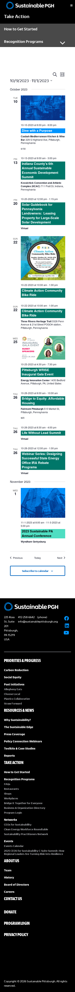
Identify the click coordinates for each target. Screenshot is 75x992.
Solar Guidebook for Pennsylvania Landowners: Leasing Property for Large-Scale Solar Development (40, 213)
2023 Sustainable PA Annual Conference (37, 533)
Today (37, 557)
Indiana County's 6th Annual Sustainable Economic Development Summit (40, 170)
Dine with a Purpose (37, 130)
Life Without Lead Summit (41, 432)
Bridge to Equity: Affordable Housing (43, 400)
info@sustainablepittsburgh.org (38, 621)
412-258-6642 (26, 617)
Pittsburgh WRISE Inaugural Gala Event (37, 372)
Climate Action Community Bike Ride (42, 292)
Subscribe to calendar (35, 571)
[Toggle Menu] (68, 5)
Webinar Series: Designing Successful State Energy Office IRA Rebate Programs (42, 460)
